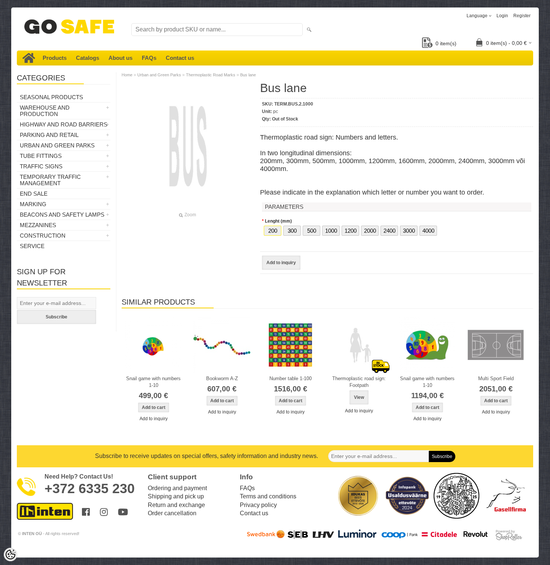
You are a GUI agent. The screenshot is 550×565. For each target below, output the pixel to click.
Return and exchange (176, 505)
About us (120, 58)
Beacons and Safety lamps (62, 214)
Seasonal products (51, 97)
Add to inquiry (281, 262)
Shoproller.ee (509, 535)
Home (127, 75)
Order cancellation (172, 513)
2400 (389, 230)
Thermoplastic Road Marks (210, 75)
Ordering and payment (177, 488)
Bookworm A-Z (222, 378)
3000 (409, 230)
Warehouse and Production (45, 110)
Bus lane (248, 75)
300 (292, 230)
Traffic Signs (41, 166)
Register (522, 15)
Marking (33, 204)
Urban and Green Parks (57, 145)
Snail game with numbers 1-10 (153, 382)
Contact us (180, 58)
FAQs (149, 58)
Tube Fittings (41, 156)
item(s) (446, 43)
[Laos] (358, 345)
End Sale (34, 193)
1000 (331, 230)
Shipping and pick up (176, 496)
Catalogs (87, 58)
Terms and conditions (268, 496)
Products (55, 58)
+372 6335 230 (90, 488)
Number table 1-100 (290, 378)
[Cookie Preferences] (10, 554)
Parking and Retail (49, 135)
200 (272, 230)
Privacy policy (258, 505)
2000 (370, 230)
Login (502, 15)
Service (32, 246)
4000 (428, 230)
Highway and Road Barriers (63, 124)
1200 (351, 230)
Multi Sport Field (496, 378)
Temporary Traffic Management (50, 180)
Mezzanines (38, 225)
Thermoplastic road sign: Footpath (359, 382)
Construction (42, 235)
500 (311, 230)
